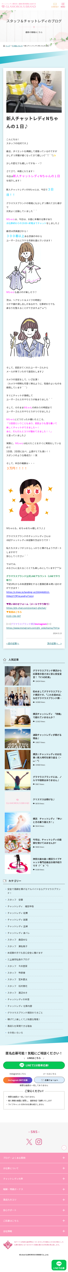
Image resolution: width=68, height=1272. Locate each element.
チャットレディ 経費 (17, 913)
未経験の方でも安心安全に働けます (25, 952)
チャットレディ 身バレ (18, 932)
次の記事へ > (54, 643)
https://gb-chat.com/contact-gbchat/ (26, 607)
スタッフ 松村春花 (17, 986)
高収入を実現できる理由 (19, 1025)
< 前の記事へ (12, 643)
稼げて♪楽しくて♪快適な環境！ (24, 1019)
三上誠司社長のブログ (18, 959)
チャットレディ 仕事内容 (19, 1006)
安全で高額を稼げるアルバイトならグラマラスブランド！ (34, 891)
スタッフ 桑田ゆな (17, 939)
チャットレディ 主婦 (17, 926)
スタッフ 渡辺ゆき (17, 992)
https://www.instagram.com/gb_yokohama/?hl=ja (32, 627)
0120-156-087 (13, 616)
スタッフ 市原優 (16, 972)
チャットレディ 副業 (17, 919)
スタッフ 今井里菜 (17, 966)
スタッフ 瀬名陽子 (17, 946)
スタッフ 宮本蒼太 (17, 979)
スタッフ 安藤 (15, 899)
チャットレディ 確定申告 (20, 906)
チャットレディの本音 (18, 999)
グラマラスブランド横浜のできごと (25, 1012)
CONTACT (55, 7)
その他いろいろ (15, 1032)
